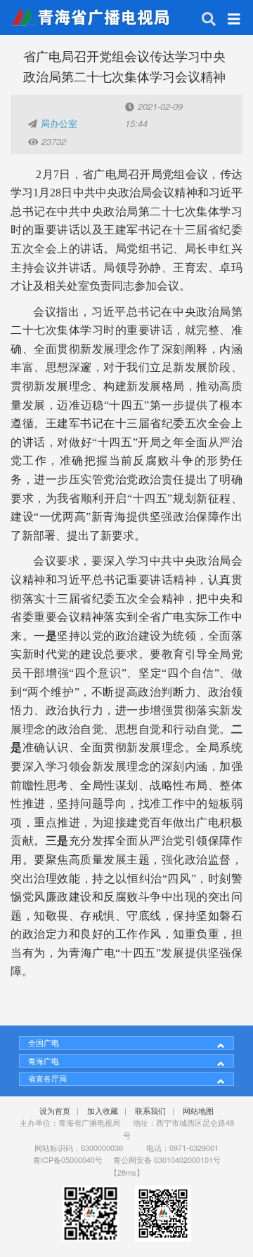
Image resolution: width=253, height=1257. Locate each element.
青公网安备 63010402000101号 (167, 1159)
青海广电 (43, 1060)
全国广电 (43, 1042)
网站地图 (198, 1110)
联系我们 (150, 1110)
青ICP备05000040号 (68, 1159)
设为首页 (54, 1110)
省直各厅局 (47, 1078)
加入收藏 (102, 1110)
